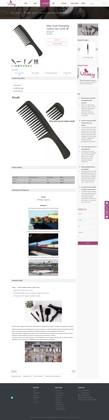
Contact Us (36, 402)
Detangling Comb (27, 376)
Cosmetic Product (60, 406)
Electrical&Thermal (60, 409)
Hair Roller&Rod (60, 393)
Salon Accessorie (60, 404)
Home (35, 390)
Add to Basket (56, 43)
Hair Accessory (59, 395)
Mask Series (59, 402)
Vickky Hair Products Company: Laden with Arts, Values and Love (85, 80)
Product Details (35, 73)
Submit (87, 243)
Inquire (56, 40)
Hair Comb (58, 390)
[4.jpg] (87, 30)
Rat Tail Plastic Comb (88, 57)
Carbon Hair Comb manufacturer (53, 376)
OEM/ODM (36, 397)
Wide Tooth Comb (38, 376)
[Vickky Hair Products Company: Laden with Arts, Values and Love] (85, 78)
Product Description (19, 73)
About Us (36, 395)
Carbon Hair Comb (16, 376)
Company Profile (67, 73)
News (35, 399)
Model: (13, 69)
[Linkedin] (12, 398)
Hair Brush (58, 399)
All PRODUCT (37, 393)
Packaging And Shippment (51, 73)
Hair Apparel (59, 397)
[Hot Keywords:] (104, 3)
